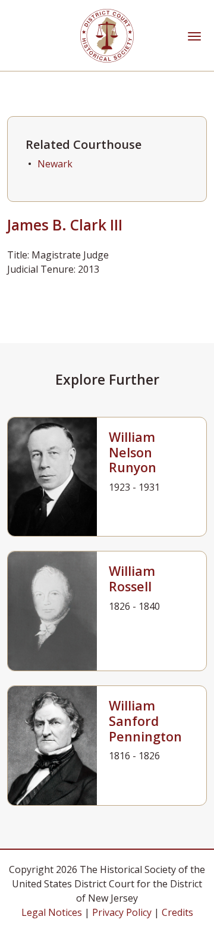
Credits (177, 912)
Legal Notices (51, 912)
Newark (55, 163)
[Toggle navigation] (194, 35)
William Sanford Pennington (145, 721)
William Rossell (132, 578)
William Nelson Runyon (132, 452)
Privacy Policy (122, 912)
